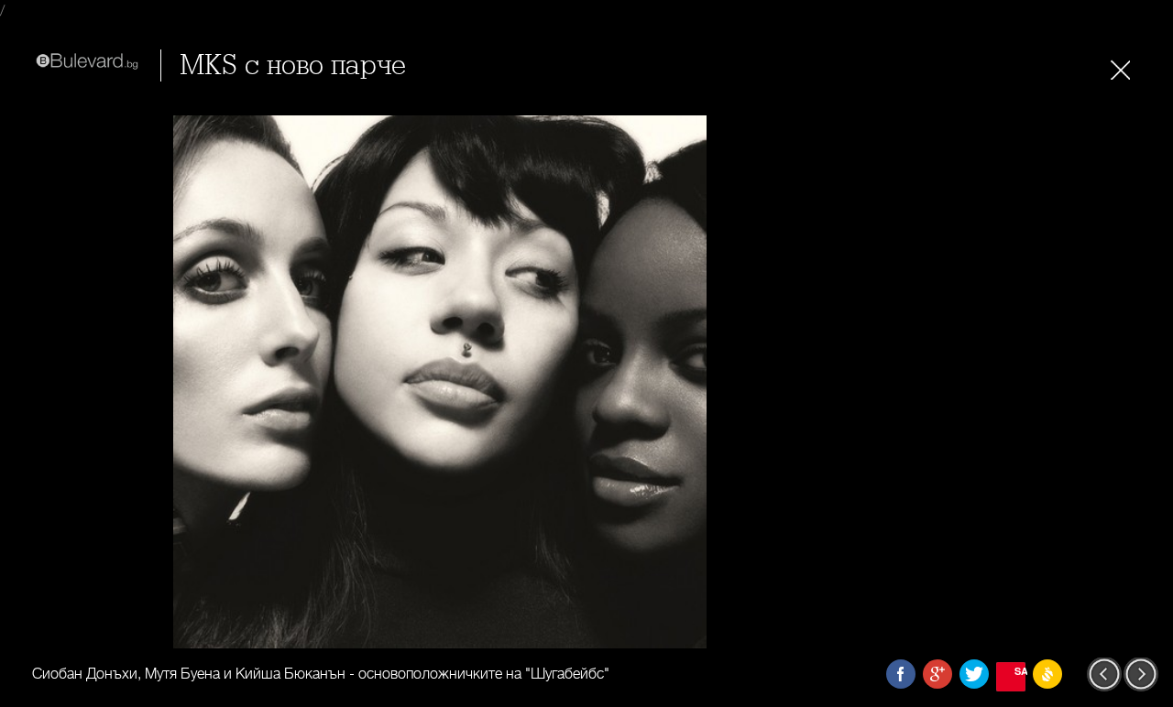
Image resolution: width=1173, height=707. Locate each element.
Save (1019, 671)
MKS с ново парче (293, 65)
